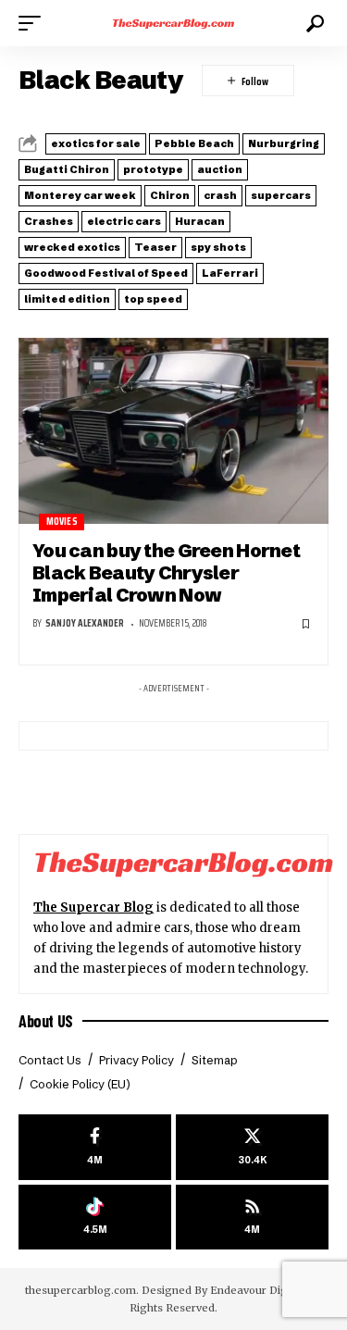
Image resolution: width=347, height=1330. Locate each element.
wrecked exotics (72, 247)
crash (220, 195)
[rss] (252, 1217)
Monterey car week (80, 195)
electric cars (124, 221)
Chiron (170, 195)
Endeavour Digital (257, 1290)
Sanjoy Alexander (84, 623)
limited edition (67, 298)
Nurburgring (283, 143)
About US (46, 1021)
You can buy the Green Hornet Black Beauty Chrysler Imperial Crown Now (166, 573)
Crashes (48, 221)
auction (219, 169)
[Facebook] (95, 1147)
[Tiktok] (95, 1217)
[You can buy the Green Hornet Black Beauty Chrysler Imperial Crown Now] (173, 431)
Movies (62, 521)
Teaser (155, 247)
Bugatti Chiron (66, 169)
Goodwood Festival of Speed (106, 273)
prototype (153, 169)
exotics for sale (96, 143)
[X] (252, 1147)
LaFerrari (230, 273)
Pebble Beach (194, 143)
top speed (153, 298)
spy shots (218, 247)
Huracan (200, 221)
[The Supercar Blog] (174, 23)
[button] (34, 23)
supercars (281, 195)
